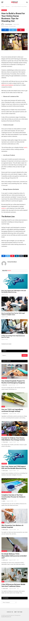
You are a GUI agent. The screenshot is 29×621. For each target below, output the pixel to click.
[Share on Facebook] (5, 30)
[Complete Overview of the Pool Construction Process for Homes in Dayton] (14, 485)
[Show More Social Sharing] (26, 30)
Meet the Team (18, 611)
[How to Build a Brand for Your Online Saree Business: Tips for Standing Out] (14, 41)
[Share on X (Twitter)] (13, 30)
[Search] (27, 2)
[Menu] (2, 2)
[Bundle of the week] (14, 2)
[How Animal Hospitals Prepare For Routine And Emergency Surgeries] (14, 371)
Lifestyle (4, 435)
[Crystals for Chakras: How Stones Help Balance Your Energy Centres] (14, 428)
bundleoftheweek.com (6, 616)
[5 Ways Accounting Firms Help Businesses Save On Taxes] (14, 326)
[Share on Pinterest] (21, 30)
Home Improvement (6, 492)
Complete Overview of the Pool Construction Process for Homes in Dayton (13, 497)
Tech (3, 406)
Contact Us (10, 611)
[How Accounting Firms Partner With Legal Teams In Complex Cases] (14, 304)
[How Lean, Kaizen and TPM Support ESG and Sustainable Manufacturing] (14, 281)
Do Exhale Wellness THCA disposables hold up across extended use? (13, 556)
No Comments (6, 26)
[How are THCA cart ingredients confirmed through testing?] (14, 400)
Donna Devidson (9, 24)
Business (4, 10)
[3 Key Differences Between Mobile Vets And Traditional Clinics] (14, 575)
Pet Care (4, 378)
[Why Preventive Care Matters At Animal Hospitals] (14, 516)
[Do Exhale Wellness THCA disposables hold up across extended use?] (14, 544)
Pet (3, 522)
